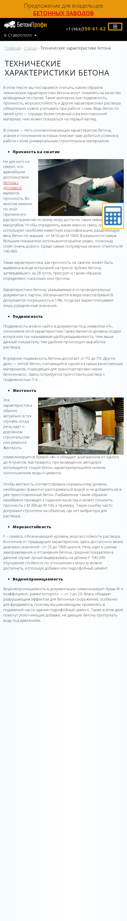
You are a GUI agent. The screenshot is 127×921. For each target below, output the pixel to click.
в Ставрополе (18, 35)
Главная (12, 48)
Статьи (30, 48)
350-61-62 (86, 29)
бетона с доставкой (12, 185)
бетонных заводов (63, 13)
